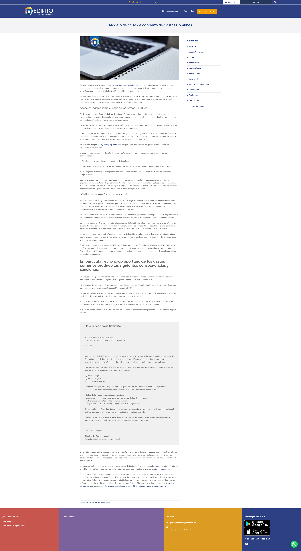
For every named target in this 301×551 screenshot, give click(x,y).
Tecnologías (194, 89)
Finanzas (192, 46)
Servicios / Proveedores (199, 84)
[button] (294, 544)
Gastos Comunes (85, 503)
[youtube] (137, 2)
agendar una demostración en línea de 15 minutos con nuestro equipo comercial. (134, 486)
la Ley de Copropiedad (108, 144)
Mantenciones (195, 68)
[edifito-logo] (39, 7)
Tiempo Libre (194, 100)
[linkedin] (141, 2)
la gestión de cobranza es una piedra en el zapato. (127, 85)
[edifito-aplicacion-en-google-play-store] (257, 521)
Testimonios (194, 95)
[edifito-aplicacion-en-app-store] (257, 529)
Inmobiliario (96, 503)
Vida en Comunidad (197, 106)
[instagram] (133, 2)
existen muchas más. (162, 469)
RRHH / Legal (105, 503)
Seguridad (193, 79)
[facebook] (129, 2)
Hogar (191, 57)
